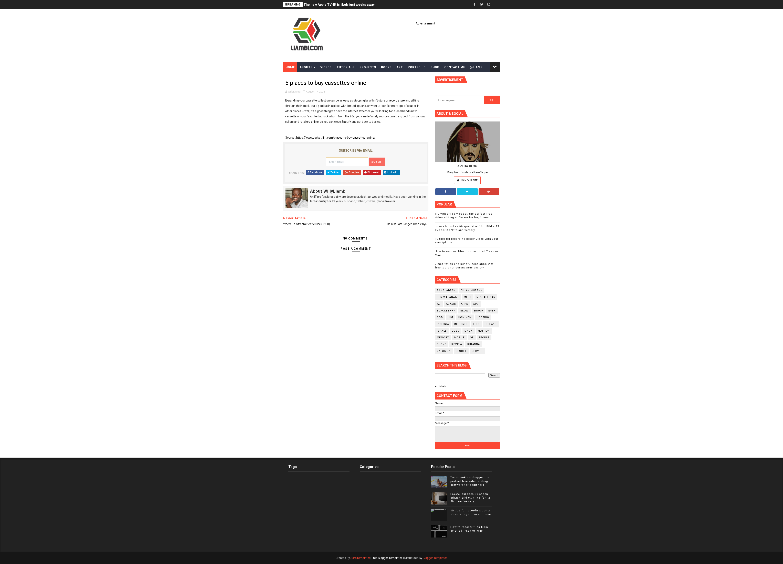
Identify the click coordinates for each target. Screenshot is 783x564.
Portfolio (417, 67)
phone (442, 344)
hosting (483, 317)
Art (400, 67)
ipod (476, 324)
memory (443, 337)
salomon (444, 351)
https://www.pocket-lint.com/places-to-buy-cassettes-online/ (335, 137)
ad (439, 303)
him (450, 317)
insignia (443, 324)
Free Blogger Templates (387, 558)
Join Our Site (469, 180)
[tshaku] (496, 4)
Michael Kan (486, 297)
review (456, 344)
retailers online (309, 121)
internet (461, 324)
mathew (484, 330)
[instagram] (489, 4)
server (477, 351)
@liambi (477, 67)
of (472, 337)
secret (461, 351)
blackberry (446, 310)
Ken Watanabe (448, 297)
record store (397, 100)
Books (386, 67)
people (484, 337)
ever (492, 310)
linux (468, 330)
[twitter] (482, 4)
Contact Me (454, 67)
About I (306, 67)
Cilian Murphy (471, 290)
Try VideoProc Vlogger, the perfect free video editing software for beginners (469, 481)
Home (290, 67)
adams (451, 303)
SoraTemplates (360, 558)
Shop (435, 67)
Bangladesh (446, 290)
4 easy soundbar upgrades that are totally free (340, 5)
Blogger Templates (435, 558)
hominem (465, 317)
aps (476, 303)
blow (464, 310)
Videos (326, 67)
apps (464, 303)
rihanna (473, 344)
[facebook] (474, 4)
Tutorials (346, 67)
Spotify (346, 121)
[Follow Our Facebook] (445, 191)
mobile (459, 337)
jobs (455, 330)
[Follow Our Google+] (489, 191)
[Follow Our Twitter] (467, 191)
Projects (367, 67)
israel (442, 330)
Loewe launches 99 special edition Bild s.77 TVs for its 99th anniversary (470, 497)
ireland (491, 324)
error (478, 310)
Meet (467, 297)
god (440, 317)
